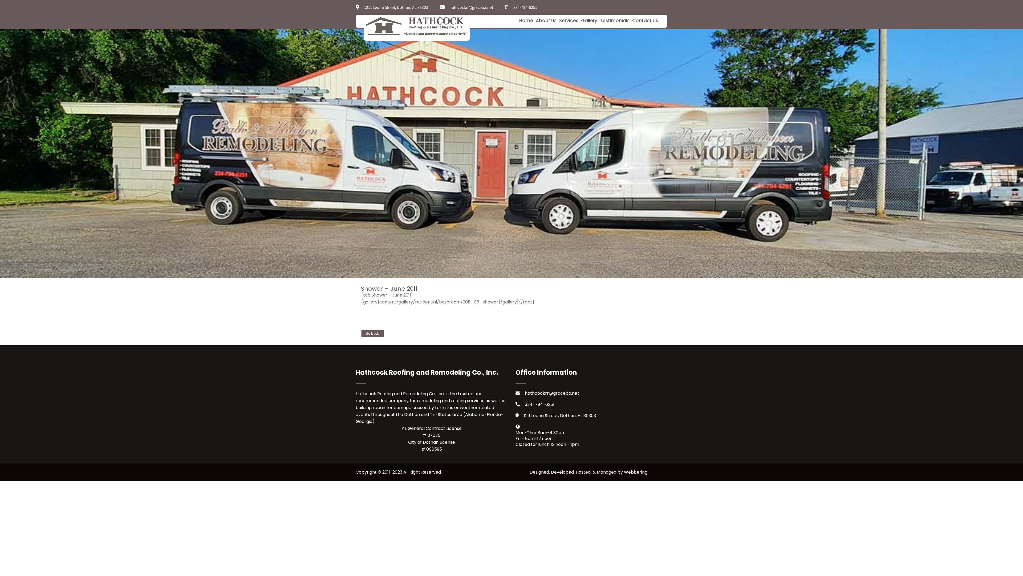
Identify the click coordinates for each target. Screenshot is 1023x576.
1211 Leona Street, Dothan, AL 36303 (560, 416)
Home (526, 20)
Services (568, 20)
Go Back (372, 333)
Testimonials (615, 20)
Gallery (589, 20)
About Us (546, 20)
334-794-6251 (539, 404)
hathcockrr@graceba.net (552, 393)
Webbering (635, 472)
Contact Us (645, 20)
